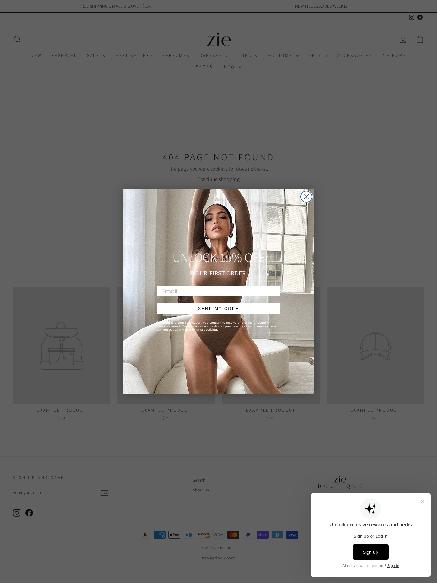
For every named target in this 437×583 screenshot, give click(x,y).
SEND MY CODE (218, 308)
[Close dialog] (306, 196)
